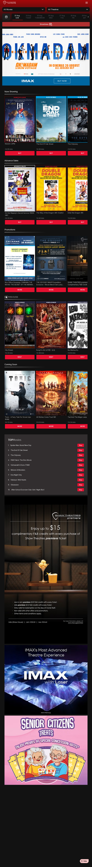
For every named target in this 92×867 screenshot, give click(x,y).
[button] (40, 74)
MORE (20, 290)
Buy (80, 445)
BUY (19, 153)
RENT (20, 357)
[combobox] (23, 9)
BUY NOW (62, 81)
